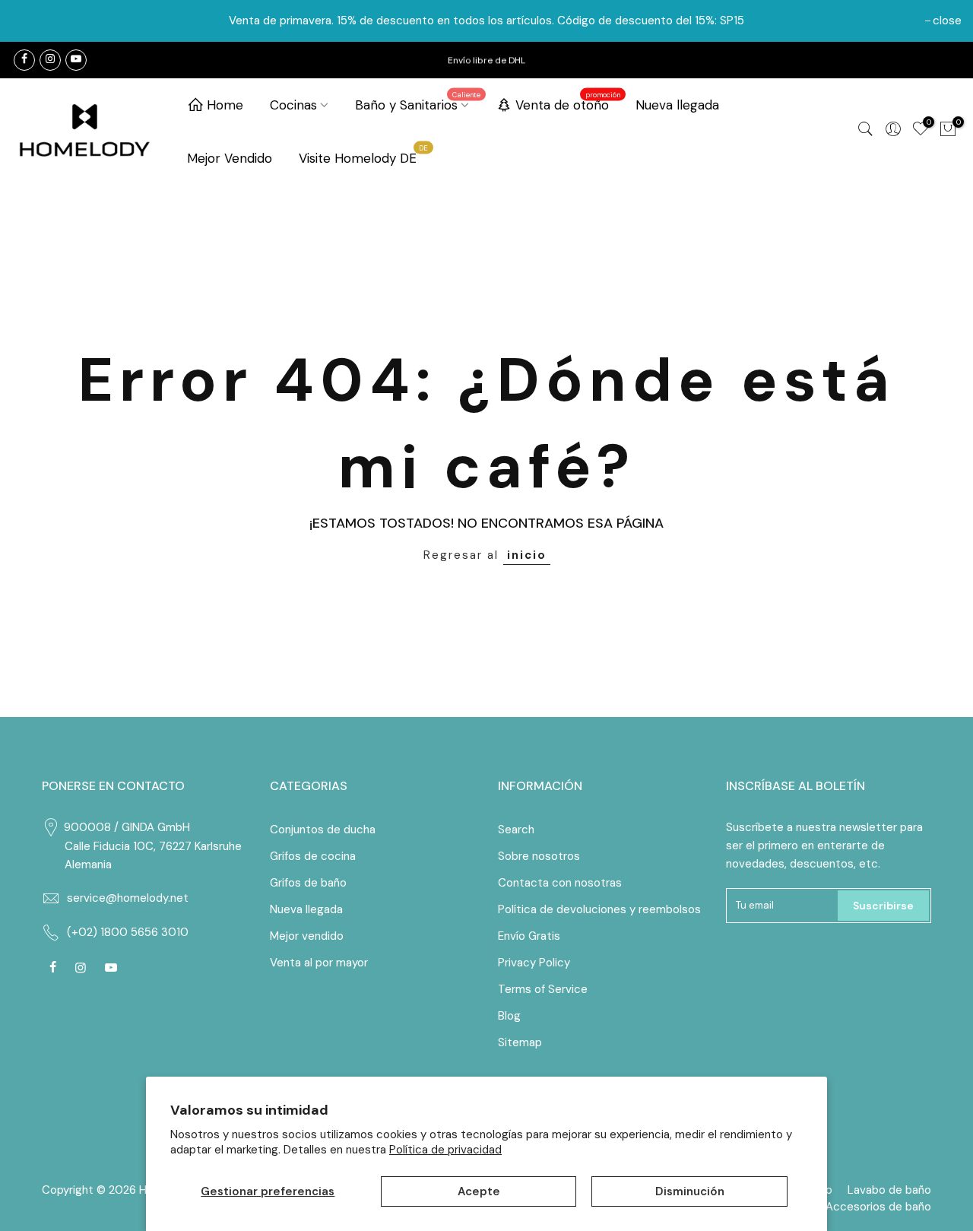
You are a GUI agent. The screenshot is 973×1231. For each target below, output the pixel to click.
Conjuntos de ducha (323, 829)
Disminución (689, 1191)
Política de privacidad (445, 1149)
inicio (527, 555)
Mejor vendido (307, 936)
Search (516, 829)
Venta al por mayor (319, 962)
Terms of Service (543, 989)
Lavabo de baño (889, 1190)
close (947, 20)
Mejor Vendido (229, 158)
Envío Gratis (529, 936)
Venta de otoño (568, 101)
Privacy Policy (534, 962)
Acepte (479, 1191)
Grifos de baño (308, 882)
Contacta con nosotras (560, 882)
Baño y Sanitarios (418, 101)
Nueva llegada (677, 105)
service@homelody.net (128, 898)
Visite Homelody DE (364, 155)
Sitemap (520, 1042)
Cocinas (293, 105)
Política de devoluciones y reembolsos (599, 909)
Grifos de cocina (313, 856)
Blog (509, 1015)
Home (225, 105)
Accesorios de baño (878, 1206)
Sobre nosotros (539, 856)
